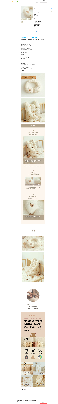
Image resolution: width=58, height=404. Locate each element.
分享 (34, 31)
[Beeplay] (14, 2)
